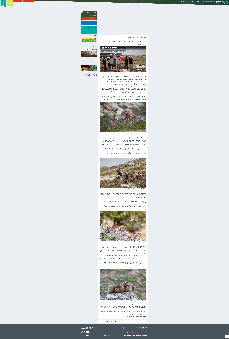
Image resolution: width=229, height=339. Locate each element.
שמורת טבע (94, 31)
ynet (127, 316)
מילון (193, 1)
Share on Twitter (112, 321)
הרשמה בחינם (89, 18)
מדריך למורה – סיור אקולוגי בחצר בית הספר (90, 46)
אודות (198, 1)
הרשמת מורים (17, 0)
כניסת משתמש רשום (28, 0)
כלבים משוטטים (128, 249)
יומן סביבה (189, 1)
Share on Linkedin (109, 321)
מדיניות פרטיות (106, 335)
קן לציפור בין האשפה (93, 72)
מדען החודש (183, 1)
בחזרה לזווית (3, 4)
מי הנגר (128, 250)
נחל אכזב (94, 29)
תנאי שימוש (112, 335)
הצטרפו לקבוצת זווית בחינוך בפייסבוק (116, 327)
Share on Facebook (115, 321)
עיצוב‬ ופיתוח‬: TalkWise (85, 335)
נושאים (202, 1)
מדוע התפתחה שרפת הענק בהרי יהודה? (91, 59)
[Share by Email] (102, 321)
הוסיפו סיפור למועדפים (89, 23)
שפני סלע (112, 96)
